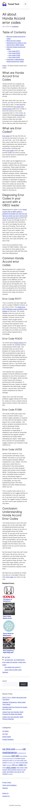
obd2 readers (20, 767)
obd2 (21, 765)
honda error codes (11, 762)
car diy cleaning (19, 749)
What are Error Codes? (13, 41)
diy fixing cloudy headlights (8, 758)
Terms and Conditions (9, 785)
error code (14, 760)
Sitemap (5, 788)
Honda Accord (18, 343)
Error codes (6, 136)
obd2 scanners (12, 769)
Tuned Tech (13, 4)
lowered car (9, 765)
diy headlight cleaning (19, 758)
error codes (10, 150)
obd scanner (17, 772)
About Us (5, 793)
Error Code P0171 (14, 51)
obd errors (20, 769)
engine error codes (7, 760)
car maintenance (19, 660)
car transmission (6, 756)
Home (4, 65)
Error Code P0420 (14, 53)
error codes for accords (9, 662)
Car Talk (7, 657)
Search (4, 681)
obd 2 (16, 765)
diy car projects (23, 756)
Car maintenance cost (21, 753)
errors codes (19, 115)
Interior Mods (6, 737)
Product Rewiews (8, 739)
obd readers (10, 772)
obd (13, 765)
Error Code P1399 (14, 55)
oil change (10, 774)
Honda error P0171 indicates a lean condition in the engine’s (14, 309)
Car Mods (5, 731)
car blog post (9, 660)
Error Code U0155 (14, 57)
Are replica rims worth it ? (13, 667)
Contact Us (6, 796)
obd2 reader (11, 767)
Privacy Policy (6, 782)
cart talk (15, 755)
